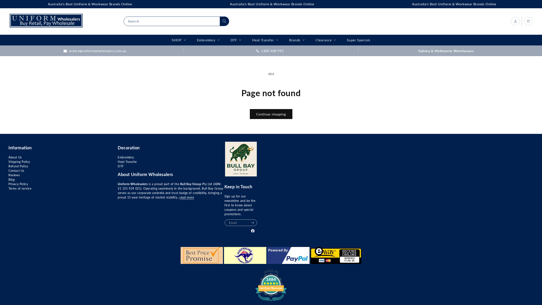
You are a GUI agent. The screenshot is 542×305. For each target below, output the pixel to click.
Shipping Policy (19, 162)
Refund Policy (18, 166)
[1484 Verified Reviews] (271, 302)
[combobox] (176, 21)
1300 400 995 (272, 51)
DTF (121, 166)
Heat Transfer (127, 162)
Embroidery (126, 157)
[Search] (224, 21)
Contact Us (16, 170)
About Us (15, 157)
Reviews (14, 175)
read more (187, 197)
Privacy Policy (18, 184)
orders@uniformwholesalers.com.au (97, 51)
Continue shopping (271, 114)
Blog (11, 179)
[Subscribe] (252, 222)
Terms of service (20, 188)
